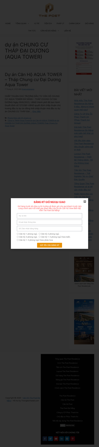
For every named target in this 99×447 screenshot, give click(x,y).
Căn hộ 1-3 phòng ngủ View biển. (56, 237)
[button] (85, 201)
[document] (49, 223)
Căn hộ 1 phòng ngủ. (28, 234)
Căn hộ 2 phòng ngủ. (50, 234)
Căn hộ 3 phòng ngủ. (28, 237)
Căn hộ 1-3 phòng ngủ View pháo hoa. (36, 240)
